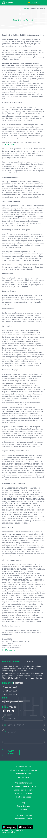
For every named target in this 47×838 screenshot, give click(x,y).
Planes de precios (23, 773)
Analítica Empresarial (23, 783)
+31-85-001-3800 (9, 690)
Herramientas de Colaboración (23, 786)
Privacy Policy (10, 144)
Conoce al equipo (23, 766)
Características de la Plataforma (23, 770)
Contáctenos (23, 777)
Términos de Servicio (23, 819)
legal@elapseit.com (9, 650)
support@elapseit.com (12, 701)
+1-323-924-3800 (9, 686)
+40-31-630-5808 (9, 694)
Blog (23, 802)
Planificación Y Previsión (24, 793)
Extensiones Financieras (23, 790)
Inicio (26, 9)
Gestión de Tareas (23, 797)
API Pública (23, 809)
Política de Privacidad (23, 815)
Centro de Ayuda (23, 806)
